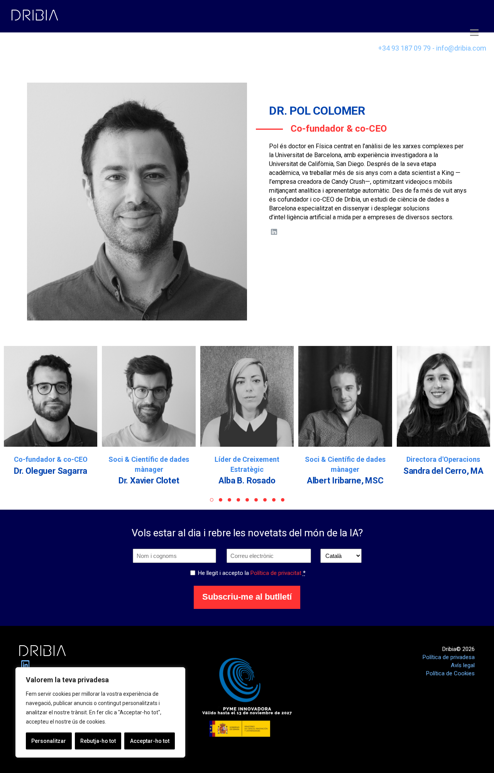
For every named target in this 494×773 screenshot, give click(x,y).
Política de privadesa (449, 657)
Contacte (217, 48)
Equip (101, 48)
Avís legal (463, 665)
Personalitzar (48, 741)
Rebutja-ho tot (98, 741)
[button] (211, 499)
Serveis (156, 48)
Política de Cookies (450, 673)
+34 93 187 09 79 (404, 48)
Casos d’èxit (37, 46)
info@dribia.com (461, 48)
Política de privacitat (275, 573)
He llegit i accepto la (252, 573)
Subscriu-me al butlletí (247, 597)
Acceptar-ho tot (149, 741)
